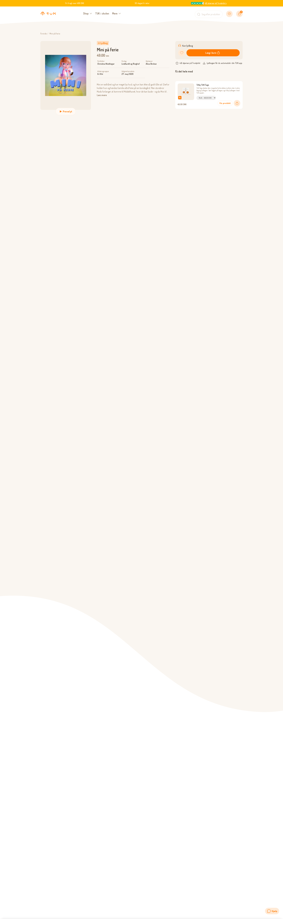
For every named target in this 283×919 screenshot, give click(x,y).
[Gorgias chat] (272, 911)
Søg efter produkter (211, 14)
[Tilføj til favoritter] (181, 52)
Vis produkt (225, 103)
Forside (43, 33)
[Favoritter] (229, 14)
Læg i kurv (210, 52)
